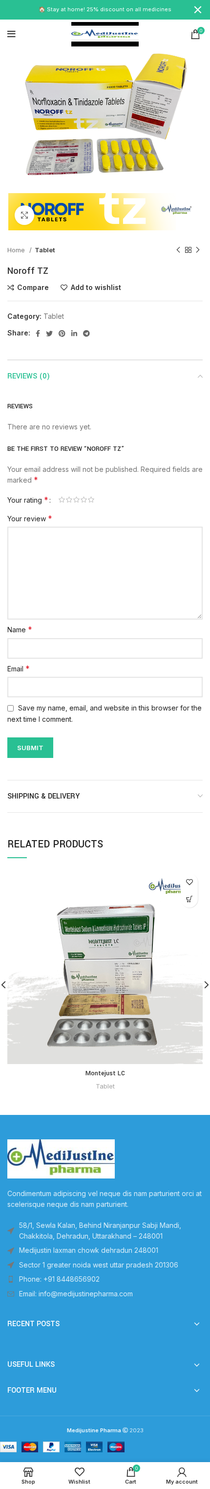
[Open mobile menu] (11, 34)
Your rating (27, 500)
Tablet (45, 250)
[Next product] (198, 250)
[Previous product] (178, 250)
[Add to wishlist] (189, 881)
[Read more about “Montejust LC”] (189, 899)
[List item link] (105, 1279)
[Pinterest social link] (62, 333)
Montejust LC (105, 1073)
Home (17, 250)
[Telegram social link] (86, 333)
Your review (29, 518)
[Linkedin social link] (74, 333)
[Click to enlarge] (24, 215)
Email (18, 668)
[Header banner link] (90, 10)
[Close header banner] (198, 10)
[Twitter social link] (49, 333)
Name (19, 629)
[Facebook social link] (38, 333)
